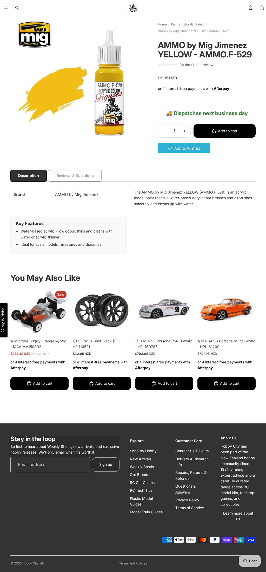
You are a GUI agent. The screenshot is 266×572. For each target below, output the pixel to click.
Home (162, 24)
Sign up (105, 464)
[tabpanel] (133, 221)
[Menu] (6, 8)
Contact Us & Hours (192, 451)
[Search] (17, 8)
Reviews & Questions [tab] (75, 175)
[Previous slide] (141, 310)
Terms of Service (189, 508)
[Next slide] (187, 310)
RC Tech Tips (141, 490)
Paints (175, 24)
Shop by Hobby (143, 451)
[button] (184, 148)
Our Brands (139, 474)
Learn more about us (238, 516)
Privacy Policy (187, 500)
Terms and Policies (133, 563)
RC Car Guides (142, 482)
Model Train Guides (146, 512)
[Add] (60, 327)
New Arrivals (140, 459)
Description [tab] (28, 175)
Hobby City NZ (33, 563)
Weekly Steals (142, 466)
